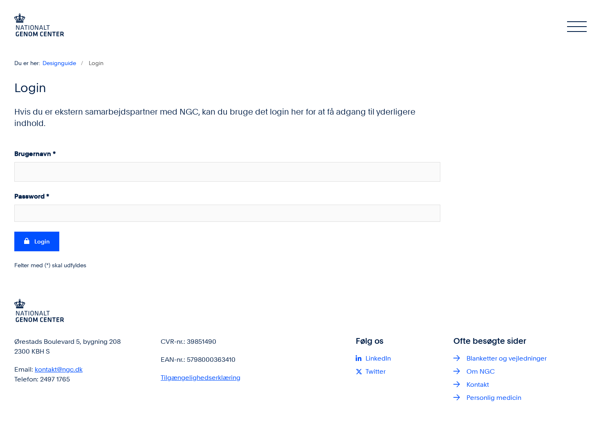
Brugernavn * (35, 154)
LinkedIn (378, 358)
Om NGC (480, 371)
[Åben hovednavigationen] (577, 26)
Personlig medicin (493, 397)
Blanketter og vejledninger (506, 358)
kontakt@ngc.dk (59, 369)
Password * (31, 196)
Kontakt (477, 384)
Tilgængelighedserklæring (200, 377)
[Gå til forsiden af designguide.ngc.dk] (39, 26)
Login (41, 241)
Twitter (376, 371)
